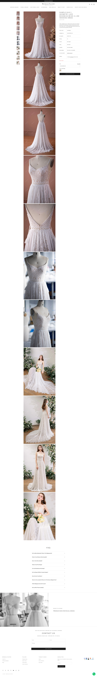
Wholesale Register (5, 660)
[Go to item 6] (18, 38)
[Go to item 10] (18, 58)
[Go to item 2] (18, 18)
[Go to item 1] (18, 13)
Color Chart (40, 662)
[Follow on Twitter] (5, 670)
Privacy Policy (24, 662)
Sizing (40, 659)
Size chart (78, 63)
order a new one (69, 53)
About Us (3, 659)
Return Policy (24, 660)
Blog (3, 662)
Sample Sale (70, 7)
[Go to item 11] (18, 63)
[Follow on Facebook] (2, 670)
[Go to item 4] (18, 28)
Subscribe (61, 666)
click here (71, 56)
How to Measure (41, 660)
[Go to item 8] (18, 48)
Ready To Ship (61, 7)
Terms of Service (25, 664)
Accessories (44, 7)
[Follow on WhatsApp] (18, 670)
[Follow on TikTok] (16, 670)
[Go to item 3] (18, 23)
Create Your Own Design (81, 7)
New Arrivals (52, 7)
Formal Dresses (24, 7)
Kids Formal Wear (34, 7)
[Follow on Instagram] (8, 670)
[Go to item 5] (18, 33)
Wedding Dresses (14, 7)
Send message (48, 648)
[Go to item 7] (18, 43)
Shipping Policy (24, 659)
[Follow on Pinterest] (10, 670)
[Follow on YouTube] (13, 670)
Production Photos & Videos (64, 610)
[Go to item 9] (18, 53)
